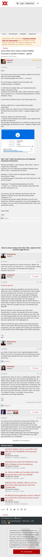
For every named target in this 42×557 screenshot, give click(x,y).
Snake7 (22, 478)
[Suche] (17, 3)
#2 (40, 261)
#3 (40, 282)
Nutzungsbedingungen (14, 521)
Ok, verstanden (26, 552)
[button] (7, 33)
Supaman (5, 56)
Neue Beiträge (13, 34)
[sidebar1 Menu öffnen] (38, 3)
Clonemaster (24, 504)
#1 (40, 67)
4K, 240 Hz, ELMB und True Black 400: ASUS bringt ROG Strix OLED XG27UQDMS (22, 473)
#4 (40, 349)
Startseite (4, 523)
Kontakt (3, 521)
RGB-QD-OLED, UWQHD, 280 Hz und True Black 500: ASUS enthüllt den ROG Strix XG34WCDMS (21, 485)
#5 (40, 374)
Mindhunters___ (24, 457)
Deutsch (18, 518)
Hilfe (32, 521)
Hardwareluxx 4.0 (8, 518)
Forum (4, 34)
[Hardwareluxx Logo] (5, 3)
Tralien (22, 491)
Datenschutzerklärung (28, 547)
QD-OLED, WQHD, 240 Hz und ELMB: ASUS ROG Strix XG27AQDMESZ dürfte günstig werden (21, 451)
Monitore (16, 456)
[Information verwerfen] (39, 39)
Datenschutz (26, 521)
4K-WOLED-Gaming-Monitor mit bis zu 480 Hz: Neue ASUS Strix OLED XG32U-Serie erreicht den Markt (23, 497)
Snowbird (22, 468)
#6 (40, 418)
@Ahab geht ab (8, 285)
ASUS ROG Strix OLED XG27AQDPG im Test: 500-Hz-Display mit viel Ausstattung (21, 463)
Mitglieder (23, 34)
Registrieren (32, 34)
